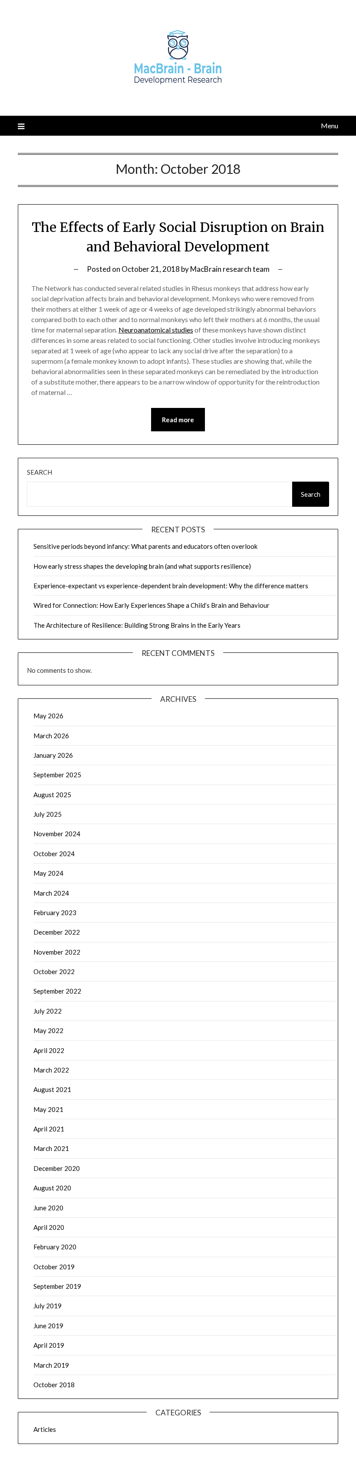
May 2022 (48, 1030)
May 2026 (48, 716)
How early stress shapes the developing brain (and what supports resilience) (142, 566)
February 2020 (54, 1247)
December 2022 (56, 932)
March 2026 (51, 736)
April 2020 (48, 1227)
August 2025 (52, 795)
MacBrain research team (230, 269)
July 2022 (47, 1011)
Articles (44, 1429)
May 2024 (48, 873)
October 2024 (54, 853)
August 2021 (52, 1089)
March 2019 (51, 1365)
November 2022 (56, 952)
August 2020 (52, 1188)
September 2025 (57, 775)
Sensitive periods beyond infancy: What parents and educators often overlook (145, 546)
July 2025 (47, 814)
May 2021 (48, 1109)
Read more (178, 420)
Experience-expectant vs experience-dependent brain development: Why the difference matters (170, 586)
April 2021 (48, 1129)
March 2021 (51, 1148)
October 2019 (54, 1267)
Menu (329, 125)
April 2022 (48, 1050)
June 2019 (48, 1326)
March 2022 (51, 1070)
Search (39, 472)
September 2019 (57, 1286)
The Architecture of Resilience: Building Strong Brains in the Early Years (137, 625)
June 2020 (48, 1208)
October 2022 (54, 971)
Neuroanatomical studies (156, 330)
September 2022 (57, 991)
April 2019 (48, 1345)
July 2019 (47, 1306)
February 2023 (54, 912)
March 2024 (51, 893)
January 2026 (53, 755)
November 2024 (56, 834)
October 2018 (54, 1385)
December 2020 (56, 1168)
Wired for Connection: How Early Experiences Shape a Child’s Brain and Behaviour (151, 605)
